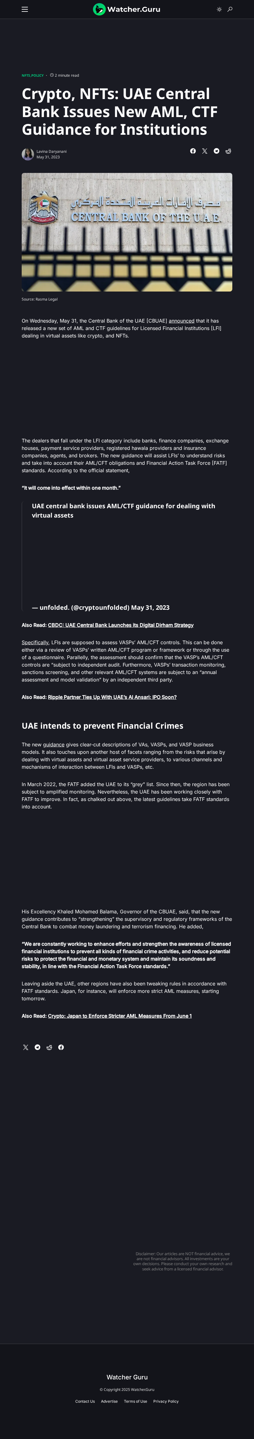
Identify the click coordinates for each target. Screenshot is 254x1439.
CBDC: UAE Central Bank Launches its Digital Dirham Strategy (121, 625)
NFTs (26, 75)
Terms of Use (135, 1401)
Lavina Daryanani (52, 151)
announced (182, 321)
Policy (37, 75)
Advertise (109, 1401)
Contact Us (85, 1401)
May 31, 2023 (150, 607)
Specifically (35, 642)
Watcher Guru (127, 1377)
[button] (25, 9)
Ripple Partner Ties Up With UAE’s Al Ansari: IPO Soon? (112, 697)
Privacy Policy (166, 1401)
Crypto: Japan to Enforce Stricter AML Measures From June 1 (120, 1016)
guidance (53, 744)
